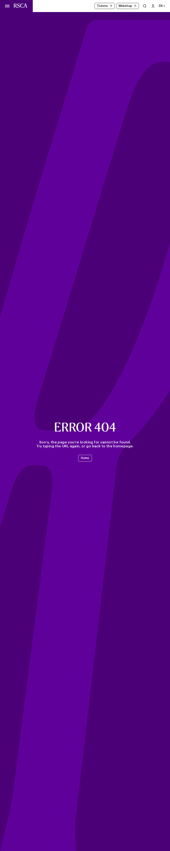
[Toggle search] (145, 6)
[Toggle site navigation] (7, 6)
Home (85, 458)
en (161, 6)
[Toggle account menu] (153, 6)
